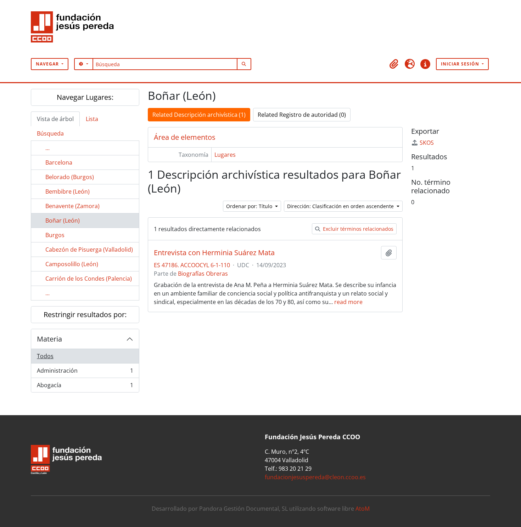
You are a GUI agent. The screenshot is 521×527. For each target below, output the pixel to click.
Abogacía (85, 386)
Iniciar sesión (461, 64)
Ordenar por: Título (250, 206)
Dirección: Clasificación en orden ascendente (341, 206)
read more (348, 302)
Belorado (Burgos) (69, 177)
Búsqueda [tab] (50, 133)
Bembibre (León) (67, 191)
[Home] (75, 29)
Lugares (225, 155)
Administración (85, 372)
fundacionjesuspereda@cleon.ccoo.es (315, 477)
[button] (394, 64)
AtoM (362, 508)
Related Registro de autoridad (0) (302, 115)
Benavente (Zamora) (72, 206)
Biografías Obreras (203, 273)
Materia (49, 339)
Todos (45, 356)
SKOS (427, 143)
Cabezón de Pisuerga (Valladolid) (89, 249)
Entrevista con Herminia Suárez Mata (214, 252)
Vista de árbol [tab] (55, 119)
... (47, 148)
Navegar (48, 64)
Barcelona (58, 162)
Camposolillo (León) (71, 264)
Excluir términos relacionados (357, 228)
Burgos (55, 235)
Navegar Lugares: (85, 97)
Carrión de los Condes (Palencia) (88, 278)
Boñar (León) (62, 220)
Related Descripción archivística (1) (199, 115)
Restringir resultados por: (85, 314)
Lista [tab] (92, 119)
